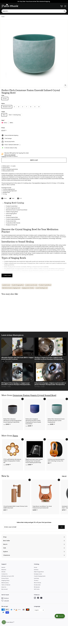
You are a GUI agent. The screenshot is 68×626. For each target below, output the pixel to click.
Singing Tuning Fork (11, 225)
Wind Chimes (37, 582)
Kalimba (36, 569)
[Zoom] (65, 85)
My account (5, 589)
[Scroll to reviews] (34, 94)
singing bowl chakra (28, 288)
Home (3, 16)
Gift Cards (36, 589)
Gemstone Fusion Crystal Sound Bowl (16, 210)
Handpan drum (38, 574)
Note (3, 103)
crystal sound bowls (31, 285)
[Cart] (61, 6)
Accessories (37, 585)
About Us (4, 587)
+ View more (7, 275)
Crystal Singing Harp (12, 217)
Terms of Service (6, 585)
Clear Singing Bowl (11, 213)
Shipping (4, 156)
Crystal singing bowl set (13, 208)
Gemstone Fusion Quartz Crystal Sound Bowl (34, 395)
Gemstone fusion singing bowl (11, 288)
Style (3, 112)
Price (3, 128)
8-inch (5, 98)
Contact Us (4, 574)
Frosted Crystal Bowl (11, 206)
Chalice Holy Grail (11, 221)
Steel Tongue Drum (39, 571)
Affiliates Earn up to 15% (8, 576)
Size (3, 95)
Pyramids (8, 215)
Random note (7, 106)
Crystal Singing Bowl (18, 285)
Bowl (4, 115)
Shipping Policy (5, 580)
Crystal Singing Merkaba (13, 219)
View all (64, 476)
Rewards (4, 569)
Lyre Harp (36, 578)
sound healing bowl (41, 288)
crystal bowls (6, 285)
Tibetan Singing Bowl (12, 211)
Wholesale (37, 587)
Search (3, 567)
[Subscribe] (61, 527)
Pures (15, 436)
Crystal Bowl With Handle (13, 223)
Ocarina (36, 580)
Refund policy (5, 582)
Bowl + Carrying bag (15, 115)
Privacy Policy (5, 578)
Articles (3, 571)
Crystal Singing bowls (39, 576)
